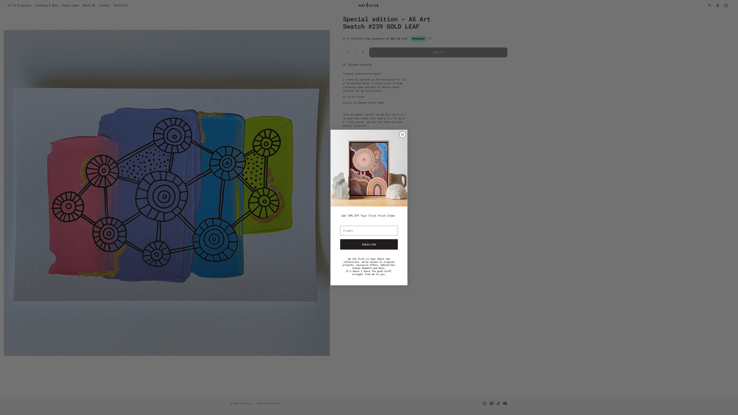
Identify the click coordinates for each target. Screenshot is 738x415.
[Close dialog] (402, 134)
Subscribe (369, 244)
